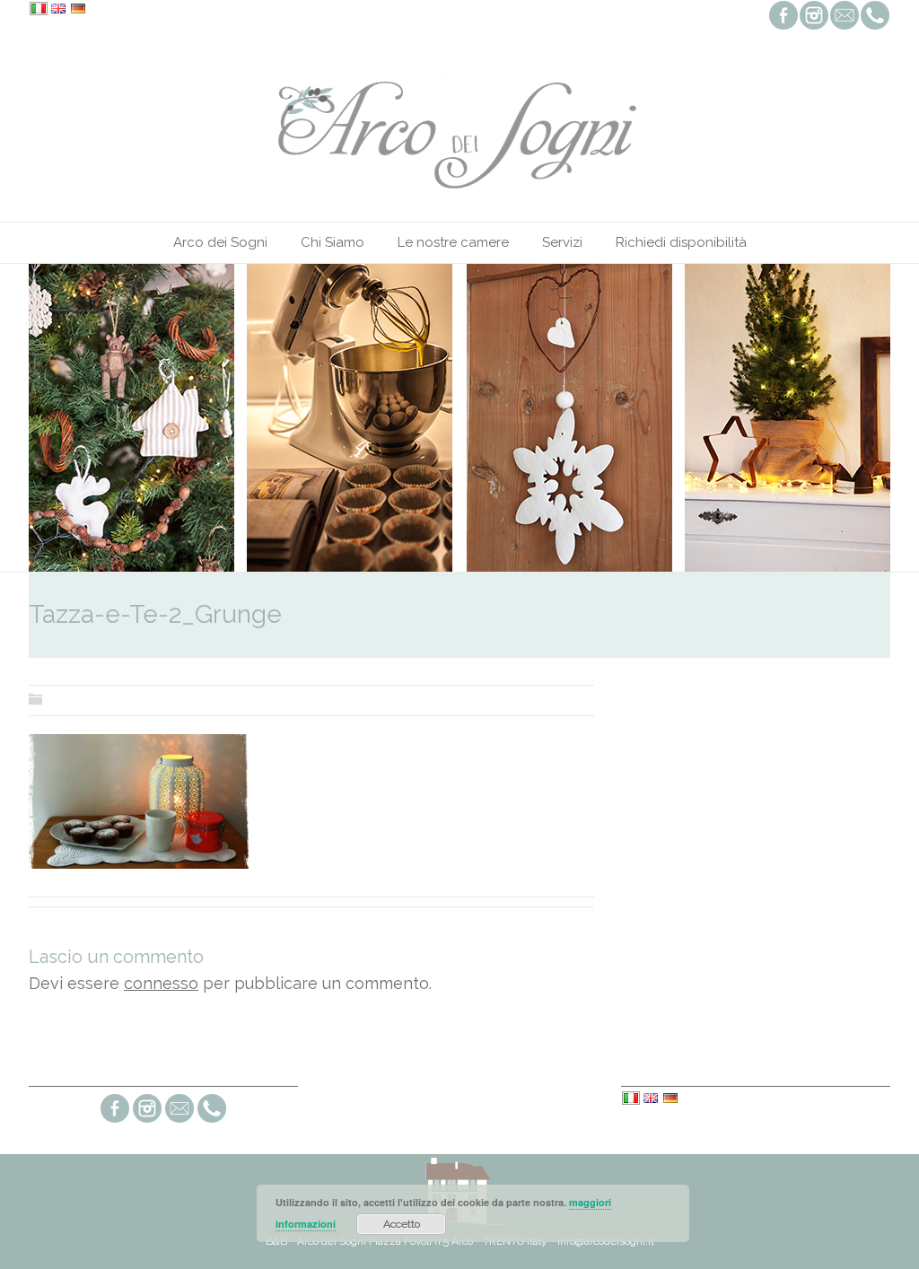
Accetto (401, 1224)
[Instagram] (147, 1120)
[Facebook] (115, 1120)
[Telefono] (212, 1120)
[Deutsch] (78, 10)
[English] (58, 10)
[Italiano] (38, 10)
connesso (161, 983)
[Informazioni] (179, 1120)
